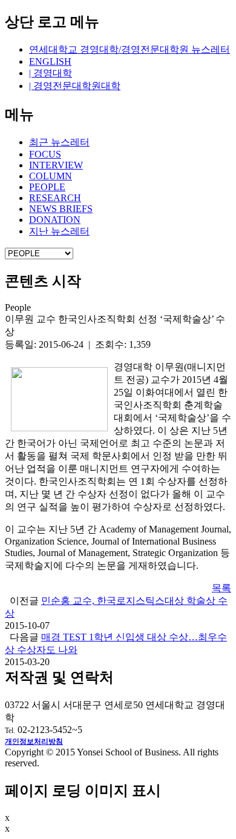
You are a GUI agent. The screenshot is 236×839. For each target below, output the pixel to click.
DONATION (54, 219)
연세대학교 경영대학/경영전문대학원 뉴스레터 (129, 49)
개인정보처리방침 (34, 741)
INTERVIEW (56, 165)
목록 (221, 588)
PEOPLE (47, 187)
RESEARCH (55, 198)
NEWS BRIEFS (61, 209)
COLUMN (50, 176)
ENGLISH (50, 61)
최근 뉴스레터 (59, 142)
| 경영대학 (50, 73)
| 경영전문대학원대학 (74, 86)
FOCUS (45, 154)
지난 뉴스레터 (59, 231)
